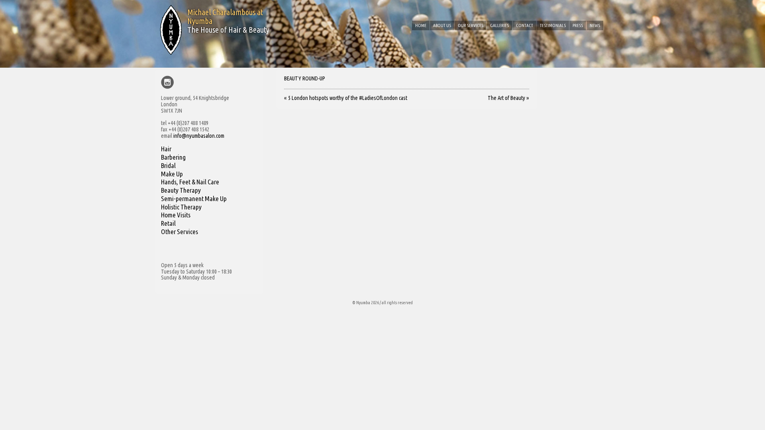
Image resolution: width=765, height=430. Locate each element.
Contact (524, 25)
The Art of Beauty (508, 98)
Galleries (499, 25)
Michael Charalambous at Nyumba (225, 16)
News (595, 25)
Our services (470, 25)
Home (420, 25)
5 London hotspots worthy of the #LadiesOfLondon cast (345, 98)
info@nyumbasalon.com (198, 136)
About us (442, 25)
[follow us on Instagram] (167, 83)
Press (578, 25)
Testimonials (553, 25)
